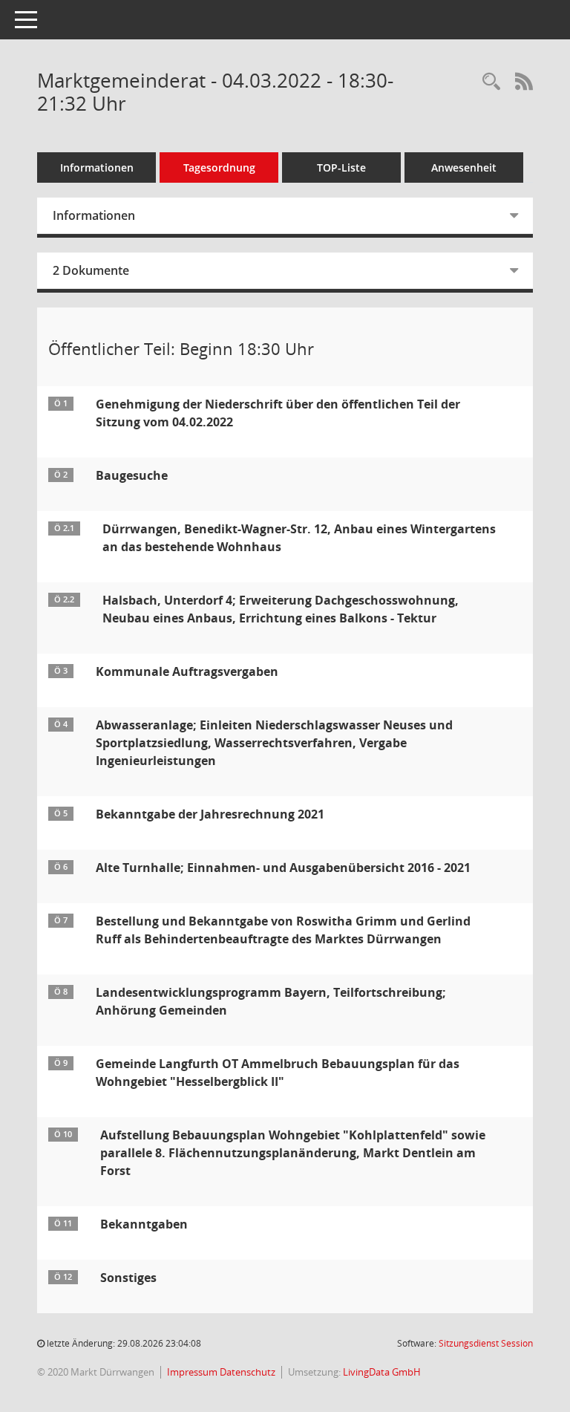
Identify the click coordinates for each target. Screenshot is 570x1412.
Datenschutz (247, 1372)
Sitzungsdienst (486, 1343)
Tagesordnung (219, 167)
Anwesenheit (464, 167)
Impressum (193, 1372)
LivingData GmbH (382, 1372)
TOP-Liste (341, 167)
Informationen (97, 167)
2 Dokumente (91, 270)
